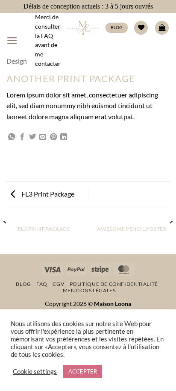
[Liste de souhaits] (141, 28)
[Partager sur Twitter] (32, 137)
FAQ (41, 284)
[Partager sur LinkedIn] (63, 137)
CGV (58, 284)
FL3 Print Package (47, 194)
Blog (23, 284)
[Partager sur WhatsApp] (11, 137)
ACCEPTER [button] (82, 371)
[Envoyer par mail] (42, 137)
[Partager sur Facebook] (22, 137)
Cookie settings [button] (35, 371)
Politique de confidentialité (114, 284)
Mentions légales (89, 290)
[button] (12, 40)
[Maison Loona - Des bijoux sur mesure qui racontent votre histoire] (83, 27)
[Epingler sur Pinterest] (53, 137)
